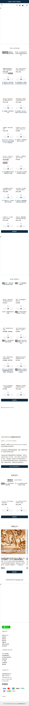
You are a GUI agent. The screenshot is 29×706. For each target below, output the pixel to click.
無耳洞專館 (18, 480)
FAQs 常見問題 (5, 653)
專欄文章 (4, 638)
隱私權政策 (4, 646)
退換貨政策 (4, 659)
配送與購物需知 (5, 655)
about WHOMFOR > (14, 466)
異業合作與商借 (5, 644)
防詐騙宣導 (4, 662)
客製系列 (10, 480)
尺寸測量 (4, 660)
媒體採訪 (4, 642)
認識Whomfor (5, 635)
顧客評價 (4, 640)
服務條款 (4, 664)
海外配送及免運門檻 (6, 657)
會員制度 (4, 637)
